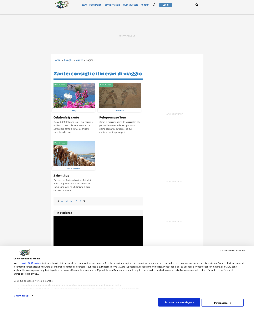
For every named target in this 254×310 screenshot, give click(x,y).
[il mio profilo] (154, 7)
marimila (120, 110)
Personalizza (220, 302)
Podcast (145, 5)
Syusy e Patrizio (130, 5)
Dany (73, 110)
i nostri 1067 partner (31, 263)
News (84, 5)
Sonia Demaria (73, 168)
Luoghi (68, 60)
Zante (79, 60)
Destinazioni (95, 5)
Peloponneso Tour (112, 117)
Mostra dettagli (21, 295)
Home (57, 60)
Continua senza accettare (232, 250)
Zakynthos (61, 175)
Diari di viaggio (112, 5)
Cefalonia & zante (66, 117)
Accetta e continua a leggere (179, 302)
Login (166, 5)
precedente (66, 201)
